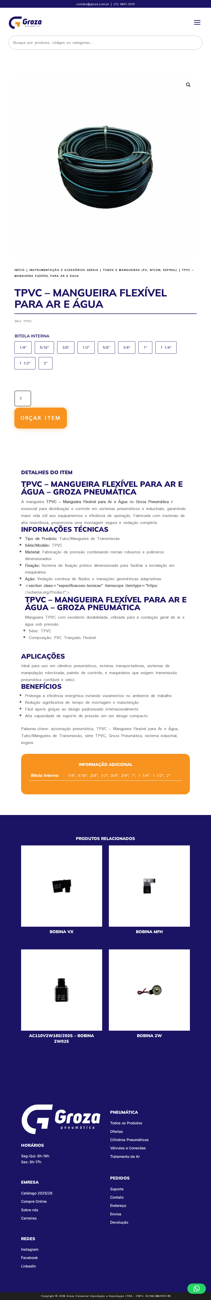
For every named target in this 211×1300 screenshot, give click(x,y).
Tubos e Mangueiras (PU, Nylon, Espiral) (140, 270)
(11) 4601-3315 (124, 4)
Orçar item (41, 418)
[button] (188, 85)
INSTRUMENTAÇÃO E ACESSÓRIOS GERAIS (63, 270)
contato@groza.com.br (93, 4)
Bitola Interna (32, 335)
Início (19, 270)
